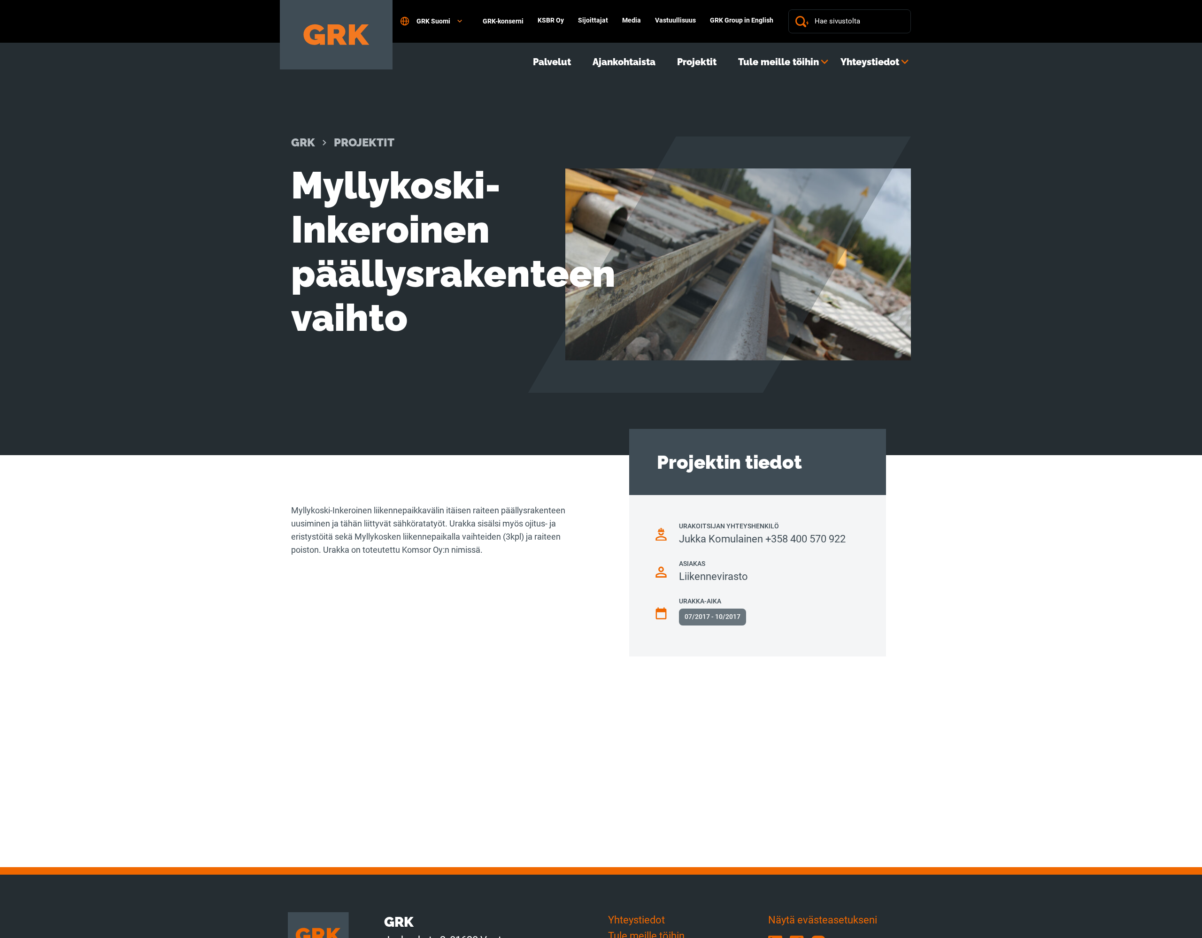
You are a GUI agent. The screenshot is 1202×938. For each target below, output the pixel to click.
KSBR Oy (551, 20)
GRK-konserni (503, 21)
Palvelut (552, 62)
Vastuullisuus (675, 20)
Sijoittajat (593, 20)
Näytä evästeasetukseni (822, 920)
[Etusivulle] (336, 34)
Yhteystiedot (869, 62)
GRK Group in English (741, 20)
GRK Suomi (433, 21)
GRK (303, 142)
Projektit (697, 62)
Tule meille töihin (778, 62)
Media (631, 20)
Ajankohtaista (624, 62)
